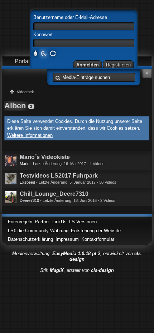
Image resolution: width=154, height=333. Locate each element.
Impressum (67, 239)
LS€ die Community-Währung (38, 230)
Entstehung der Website (96, 230)
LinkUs (59, 221)
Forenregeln (20, 221)
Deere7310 (29, 200)
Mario (24, 163)
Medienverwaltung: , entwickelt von (77, 256)
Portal (22, 61)
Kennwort (43, 34)
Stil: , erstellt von (77, 270)
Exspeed (27, 182)
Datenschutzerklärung (30, 239)
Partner (42, 221)
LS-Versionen (83, 221)
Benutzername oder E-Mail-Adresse (70, 17)
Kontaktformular (97, 239)
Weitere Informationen (30, 135)
